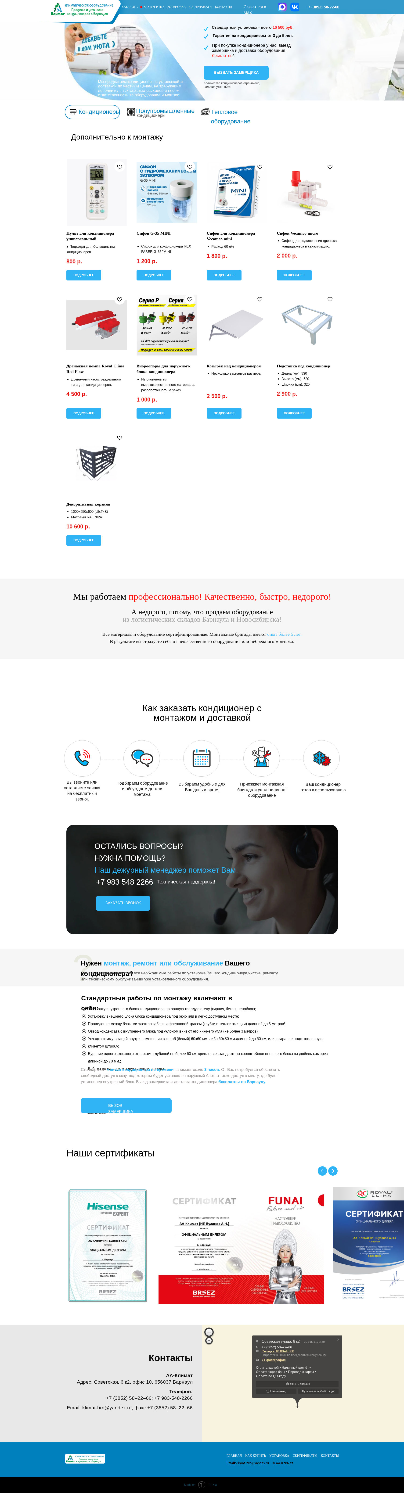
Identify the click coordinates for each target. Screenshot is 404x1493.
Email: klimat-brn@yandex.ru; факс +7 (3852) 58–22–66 (130, 1407)
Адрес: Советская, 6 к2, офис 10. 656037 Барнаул (135, 1382)
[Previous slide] (322, 1171)
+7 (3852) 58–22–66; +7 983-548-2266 (149, 1398)
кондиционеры (151, 115)
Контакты (223, 7)
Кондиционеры (99, 111)
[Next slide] (333, 1171)
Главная (234, 1455)
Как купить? (154, 7)
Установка (176, 7)
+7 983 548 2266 (124, 882)
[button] (236, 73)
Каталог (129, 7)
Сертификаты (200, 7)
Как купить (255, 1455)
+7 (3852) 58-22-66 (322, 7)
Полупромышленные (165, 110)
